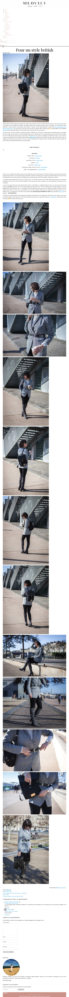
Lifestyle (6, 12)
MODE (7, 32)
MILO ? (6, 36)
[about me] (11, 967)
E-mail (4, 941)
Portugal (7, 29)
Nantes (7, 24)
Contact (6, 37)
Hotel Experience (9, 21)
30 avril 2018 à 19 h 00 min (11, 903)
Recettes (7, 16)
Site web (5, 946)
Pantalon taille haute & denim (12, 902)
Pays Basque (8, 25)
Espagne (7, 27)
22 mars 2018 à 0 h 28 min (11, 911)
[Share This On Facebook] (6, 890)
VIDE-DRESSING (9, 35)
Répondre (7, 908)
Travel (6, 20)
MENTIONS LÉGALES (34, 994)
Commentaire (6, 922)
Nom (4, 936)
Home (6, 9)
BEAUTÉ (7, 33)
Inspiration (8, 17)
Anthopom (9, 909)
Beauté (7, 13)
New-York (8, 28)
